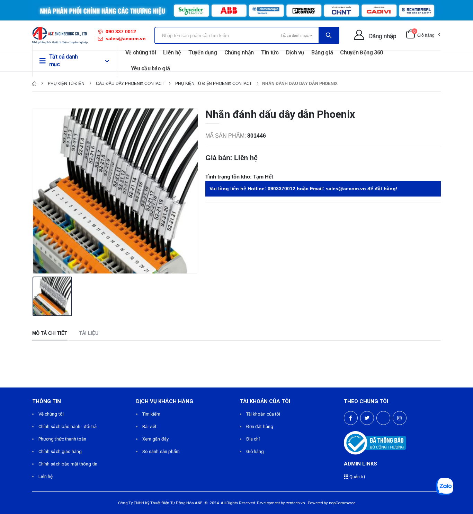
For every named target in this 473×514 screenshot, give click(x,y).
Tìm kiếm (151, 414)
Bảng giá (322, 52)
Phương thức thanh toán (62, 439)
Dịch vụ (295, 52)
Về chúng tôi (140, 52)
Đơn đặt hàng (259, 426)
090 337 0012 (121, 31)
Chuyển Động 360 (361, 52)
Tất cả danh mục (63, 60)
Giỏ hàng (255, 451)
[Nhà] (34, 83)
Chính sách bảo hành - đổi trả (67, 426)
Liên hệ (172, 52)
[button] (423, 35)
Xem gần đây (155, 439)
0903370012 (281, 188)
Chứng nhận (239, 52)
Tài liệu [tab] (88, 333)
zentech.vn (295, 502)
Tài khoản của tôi (263, 414)
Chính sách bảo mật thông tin (67, 464)
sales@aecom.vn (126, 38)
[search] (329, 35)
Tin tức (270, 52)
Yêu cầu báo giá (150, 68)
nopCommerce (342, 502)
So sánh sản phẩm (161, 451)
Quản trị (356, 476)
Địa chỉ (253, 439)
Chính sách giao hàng (60, 451)
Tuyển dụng (202, 52)
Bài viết (149, 426)
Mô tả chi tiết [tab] (49, 333)
